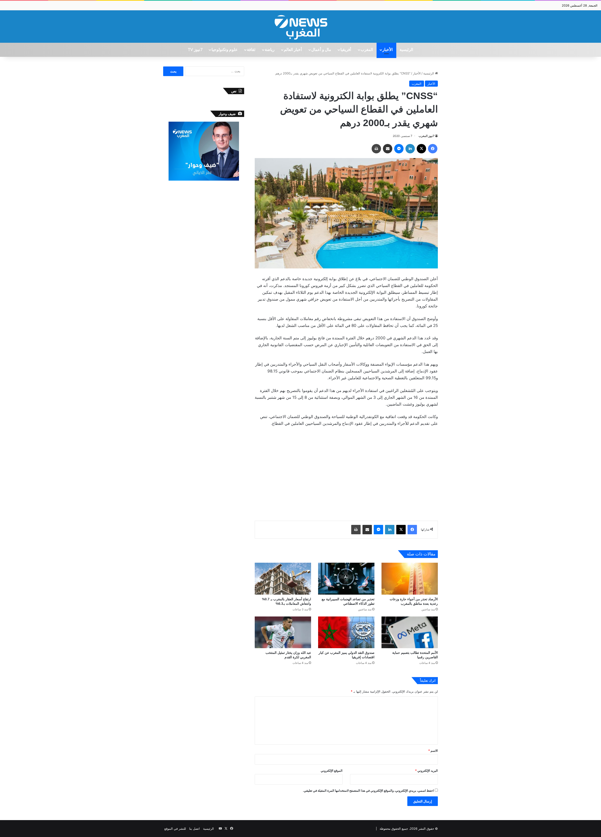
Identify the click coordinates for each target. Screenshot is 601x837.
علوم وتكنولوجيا (225, 50)
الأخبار (387, 50)
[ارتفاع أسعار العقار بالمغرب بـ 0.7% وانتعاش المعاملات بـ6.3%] (283, 578)
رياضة (269, 50)
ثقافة (251, 50)
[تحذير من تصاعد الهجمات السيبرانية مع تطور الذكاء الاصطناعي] (346, 578)
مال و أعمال (321, 50)
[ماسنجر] (399, 148)
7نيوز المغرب (426, 136)
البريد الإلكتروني (426, 770)
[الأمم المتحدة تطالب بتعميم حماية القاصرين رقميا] (409, 632)
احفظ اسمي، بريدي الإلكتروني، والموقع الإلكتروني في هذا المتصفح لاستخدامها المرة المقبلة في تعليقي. (368, 790)
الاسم (433, 750)
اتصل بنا (194, 828)
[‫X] (421, 148)
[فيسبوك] (432, 148)
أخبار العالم (293, 50)
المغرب (367, 50)
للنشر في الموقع (175, 828)
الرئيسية (406, 50)
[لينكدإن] (410, 148)
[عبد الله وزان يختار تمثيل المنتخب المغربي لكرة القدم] (283, 632)
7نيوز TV (195, 50)
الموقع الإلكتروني (332, 770)
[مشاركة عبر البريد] (387, 148)
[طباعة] (376, 148)
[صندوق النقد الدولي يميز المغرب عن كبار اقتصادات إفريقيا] (346, 632)
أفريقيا (345, 50)
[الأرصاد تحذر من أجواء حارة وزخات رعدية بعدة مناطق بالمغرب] (409, 578)
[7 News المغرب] (300, 26)
